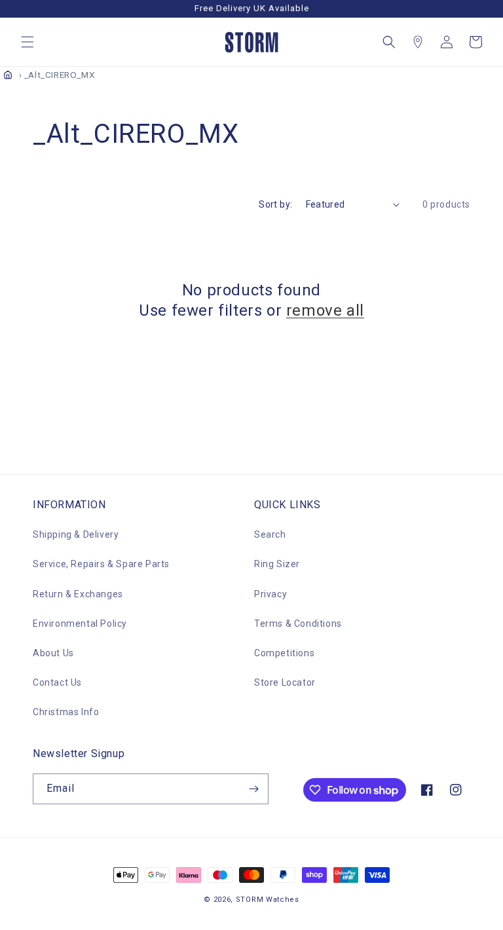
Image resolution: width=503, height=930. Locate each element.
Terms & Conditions (298, 623)
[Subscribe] (253, 788)
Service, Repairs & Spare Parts (101, 564)
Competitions (284, 653)
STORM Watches (267, 899)
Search (270, 534)
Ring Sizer (277, 564)
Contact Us (57, 682)
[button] (27, 42)
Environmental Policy (80, 623)
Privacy (270, 594)
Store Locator (285, 682)
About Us (53, 653)
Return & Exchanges (78, 594)
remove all (325, 310)
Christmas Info (66, 712)
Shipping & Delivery (76, 534)
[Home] (7, 74)
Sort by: (275, 204)
